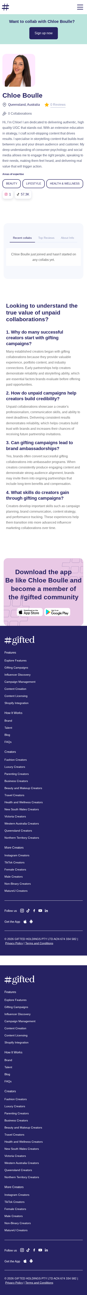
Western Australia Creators (21, 823)
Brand (8, 720)
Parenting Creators (16, 774)
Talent (8, 727)
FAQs (8, 742)
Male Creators (13, 876)
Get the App (12, 921)
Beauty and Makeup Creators (23, 788)
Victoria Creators (15, 816)
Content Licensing (16, 696)
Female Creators (15, 869)
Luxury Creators (14, 766)
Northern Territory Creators (21, 837)
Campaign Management (19, 681)
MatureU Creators (16, 890)
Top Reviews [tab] (46, 237)
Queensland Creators (18, 830)
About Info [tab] (67, 237)
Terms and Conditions (39, 943)
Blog (7, 734)
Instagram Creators (16, 855)
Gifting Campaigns (16, 667)
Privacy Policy (14, 943)
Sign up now (44, 33)
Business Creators (16, 781)
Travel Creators (14, 795)
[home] (5, 7)
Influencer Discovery (17, 674)
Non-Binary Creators (17, 883)
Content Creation (15, 688)
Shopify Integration (16, 703)
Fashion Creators (15, 759)
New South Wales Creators (21, 809)
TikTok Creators (14, 862)
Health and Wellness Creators (23, 802)
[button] (80, 7)
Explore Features (15, 660)
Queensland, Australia (24, 104)
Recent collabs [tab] (22, 237)
